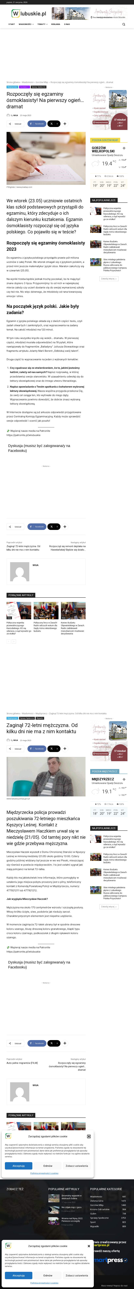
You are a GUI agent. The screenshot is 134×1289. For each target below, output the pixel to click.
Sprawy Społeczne (38, 87)
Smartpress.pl (99, 1245)
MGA (15, 115)
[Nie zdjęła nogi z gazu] (53, 1210)
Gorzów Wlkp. (42, 82)
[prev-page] (9, 641)
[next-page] (14, 641)
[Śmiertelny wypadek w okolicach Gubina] (53, 1198)
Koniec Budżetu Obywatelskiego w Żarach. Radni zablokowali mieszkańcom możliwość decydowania (73, 628)
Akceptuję (19, 1275)
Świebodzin (24, 87)
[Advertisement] (67, 53)
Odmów (47, 1275)
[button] (89, 1246)
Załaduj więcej (107, 278)
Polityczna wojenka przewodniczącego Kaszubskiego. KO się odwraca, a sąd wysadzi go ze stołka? (19, 628)
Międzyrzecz (12, 87)
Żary (9, 618)
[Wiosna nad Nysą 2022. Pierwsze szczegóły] (53, 1221)
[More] (64, 123)
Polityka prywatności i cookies (44, 1283)
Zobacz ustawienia (77, 1275)
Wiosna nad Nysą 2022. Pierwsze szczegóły (72, 1219)
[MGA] (9, 115)
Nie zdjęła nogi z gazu (72, 1207)
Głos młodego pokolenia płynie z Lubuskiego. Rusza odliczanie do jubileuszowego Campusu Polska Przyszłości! (115, 265)
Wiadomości (28, 82)
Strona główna (13, 82)
